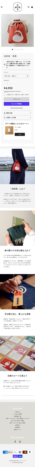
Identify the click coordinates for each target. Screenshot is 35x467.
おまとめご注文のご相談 (17, 420)
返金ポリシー (17, 429)
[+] (10, 83)
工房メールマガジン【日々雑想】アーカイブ (17, 418)
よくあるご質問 (17, 414)
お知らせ (17, 412)
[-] (4, 83)
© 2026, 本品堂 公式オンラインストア (17, 460)
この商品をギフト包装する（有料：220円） (17, 94)
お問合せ (17, 425)
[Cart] (32, 7)
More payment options (17, 108)
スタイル (6, 72)
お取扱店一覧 (17, 416)
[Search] (28, 7)
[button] (12, 49)
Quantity (6, 80)
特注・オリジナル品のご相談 (17, 423)
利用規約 (17, 427)
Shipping (6, 91)
